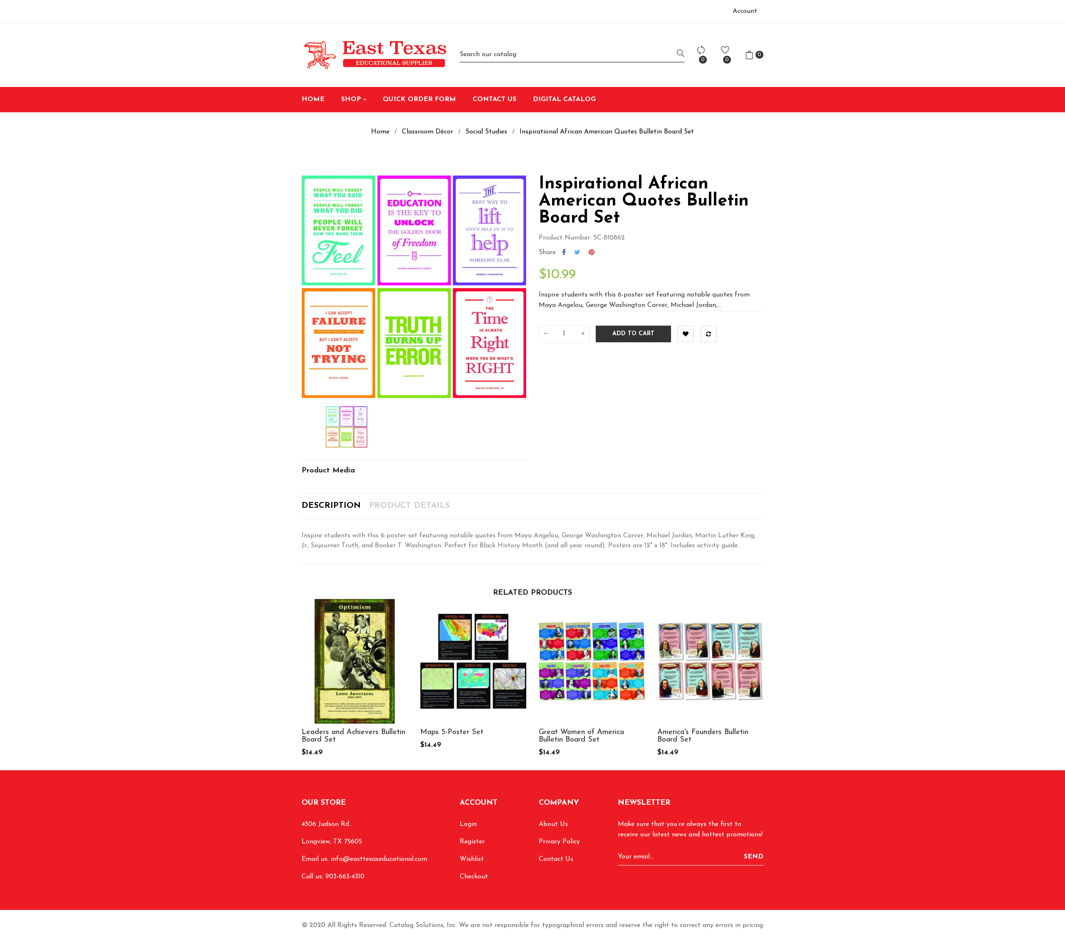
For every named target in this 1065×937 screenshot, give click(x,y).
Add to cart (633, 334)
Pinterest (591, 252)
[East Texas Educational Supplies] (374, 55)
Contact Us (556, 859)
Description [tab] (331, 506)
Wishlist (472, 859)
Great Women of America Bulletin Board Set (581, 736)
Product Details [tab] (409, 506)
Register (472, 841)
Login (468, 824)
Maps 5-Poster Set (451, 732)
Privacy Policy (559, 841)
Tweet (577, 252)
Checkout (474, 876)
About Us (553, 824)
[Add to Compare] (708, 334)
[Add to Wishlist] (685, 334)
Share (564, 252)
